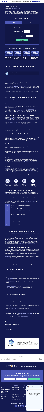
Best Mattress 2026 (36, 1)
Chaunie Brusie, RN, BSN (16, 8)
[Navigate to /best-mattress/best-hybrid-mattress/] (26, 55)
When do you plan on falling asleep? (18, 36)
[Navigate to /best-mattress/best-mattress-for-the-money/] (35, 55)
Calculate (22, 40)
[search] (42, 1)
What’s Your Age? (17, 31)
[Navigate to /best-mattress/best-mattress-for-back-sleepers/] (17, 55)
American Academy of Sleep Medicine (29, 325)
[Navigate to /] (11, 366)
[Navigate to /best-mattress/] (9, 55)
